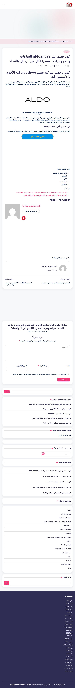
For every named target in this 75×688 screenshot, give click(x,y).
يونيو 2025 (69, 633)
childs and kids (66, 514)
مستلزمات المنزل (66, 564)
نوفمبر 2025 (68, 618)
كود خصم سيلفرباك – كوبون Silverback (59, 414)
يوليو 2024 (69, 648)
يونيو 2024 (69, 651)
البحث (7, 391)
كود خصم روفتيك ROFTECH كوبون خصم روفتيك (57, 409)
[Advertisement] (37, 24)
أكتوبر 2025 (68, 621)
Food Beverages (65, 529)
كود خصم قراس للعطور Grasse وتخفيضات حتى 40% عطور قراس (51, 418)
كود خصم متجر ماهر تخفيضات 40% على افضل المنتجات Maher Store (50, 404)
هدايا (69, 568)
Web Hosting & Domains (63, 549)
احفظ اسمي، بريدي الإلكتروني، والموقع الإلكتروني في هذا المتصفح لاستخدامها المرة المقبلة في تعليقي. (39, 374)
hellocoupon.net (31, 205)
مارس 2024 (68, 659)
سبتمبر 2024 (68, 642)
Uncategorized (66, 545)
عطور (69, 556)
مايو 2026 (69, 601)
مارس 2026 (68, 606)
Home (71, 41)
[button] (52, 270)
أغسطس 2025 (68, 627)
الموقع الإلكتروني (22, 366)
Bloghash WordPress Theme (20, 685)
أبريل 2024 (69, 656)
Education (67, 525)
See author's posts (31, 211)
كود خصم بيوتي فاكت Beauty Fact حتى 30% (57, 423)
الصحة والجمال (66, 552)
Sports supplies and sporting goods (59, 537)
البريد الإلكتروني (43, 366)
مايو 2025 (69, 636)
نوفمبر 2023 (68, 671)
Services (68, 533)
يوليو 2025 (69, 630)
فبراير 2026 (68, 609)
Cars (69, 510)
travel (69, 541)
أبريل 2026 (69, 604)
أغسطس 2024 (67, 645)
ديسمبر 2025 (68, 615)
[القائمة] (3, 4)
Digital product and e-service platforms (57, 522)
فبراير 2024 (68, 662)
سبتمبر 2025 (68, 624)
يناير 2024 (69, 665)
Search (67, 577)
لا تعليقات (39, 65)
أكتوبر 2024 (68, 639)
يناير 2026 (69, 612)
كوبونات (66, 51)
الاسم (68, 366)
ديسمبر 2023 (68, 668)
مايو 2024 (69, 653)
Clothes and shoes (64, 518)
